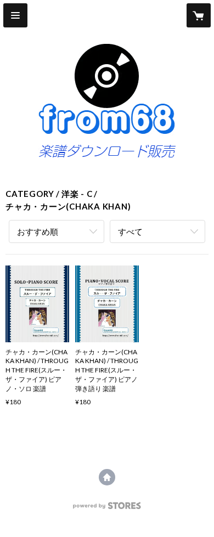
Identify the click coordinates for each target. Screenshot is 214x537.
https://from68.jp (107, 477)
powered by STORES (107, 508)
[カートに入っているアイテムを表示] (199, 15)
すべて (130, 231)
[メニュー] (15, 15)
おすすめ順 (37, 231)
